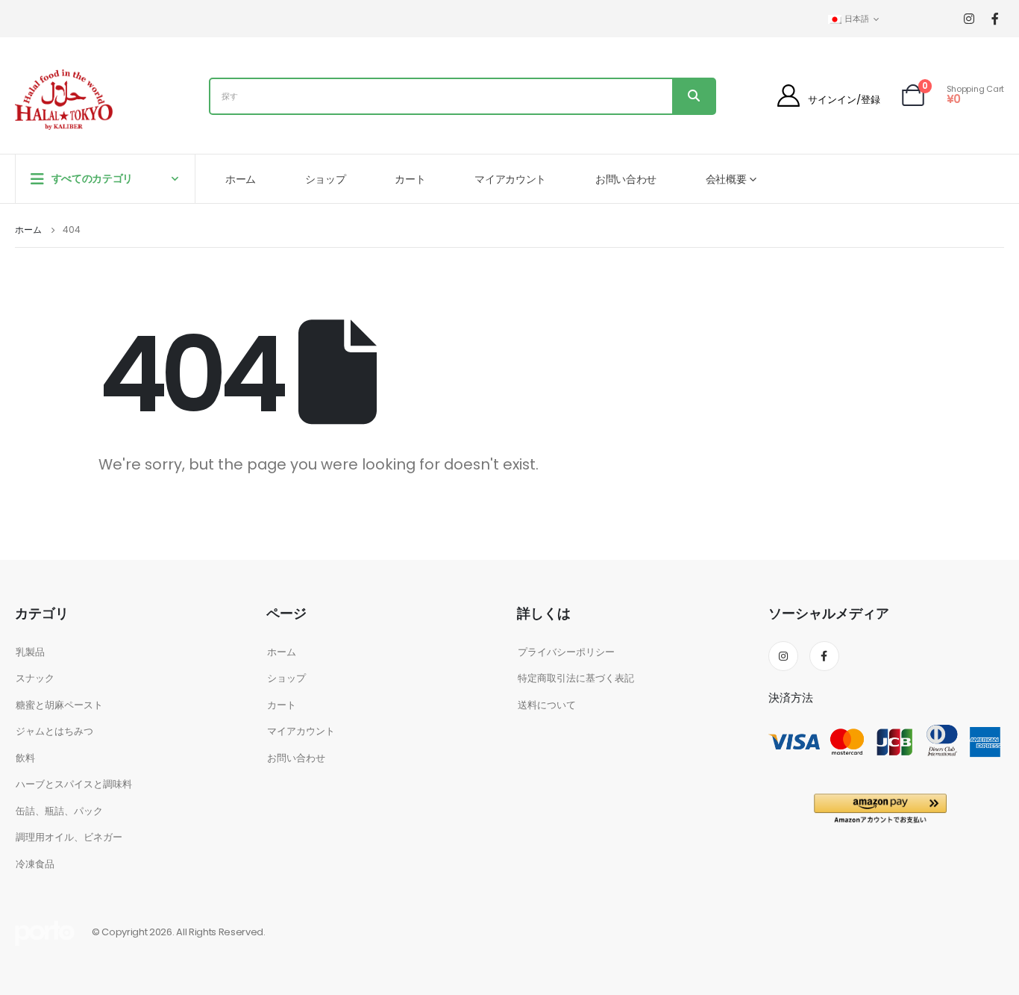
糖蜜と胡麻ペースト (59, 705)
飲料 (25, 758)
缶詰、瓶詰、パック (59, 811)
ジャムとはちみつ (54, 731)
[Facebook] (994, 19)
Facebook (824, 656)
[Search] (693, 96)
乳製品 (30, 652)
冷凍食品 (35, 864)
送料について (547, 705)
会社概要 (726, 179)
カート (410, 179)
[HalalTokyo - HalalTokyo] (64, 99)
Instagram (783, 656)
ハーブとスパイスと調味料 (74, 784)
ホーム (240, 179)
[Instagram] (968, 19)
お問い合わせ (625, 179)
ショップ (325, 179)
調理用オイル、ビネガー (69, 837)
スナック (35, 678)
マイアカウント (510, 179)
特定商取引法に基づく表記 (576, 678)
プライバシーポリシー (566, 652)
